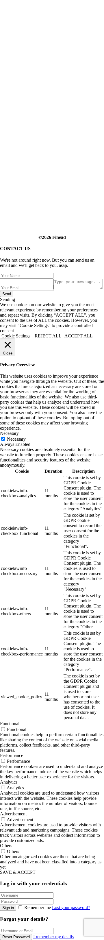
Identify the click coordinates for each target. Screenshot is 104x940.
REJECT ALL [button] (48, 335)
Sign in (8, 908)
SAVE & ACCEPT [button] (18, 872)
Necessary (16, 439)
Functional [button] (9, 723)
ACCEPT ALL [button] (78, 335)
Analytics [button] (8, 782)
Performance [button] (11, 755)
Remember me (37, 907)
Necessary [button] (9, 433)
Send (6, 294)
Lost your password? (71, 907)
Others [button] (6, 845)
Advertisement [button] (13, 813)
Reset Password (16, 937)
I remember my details (53, 936)
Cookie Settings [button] (15, 335)
